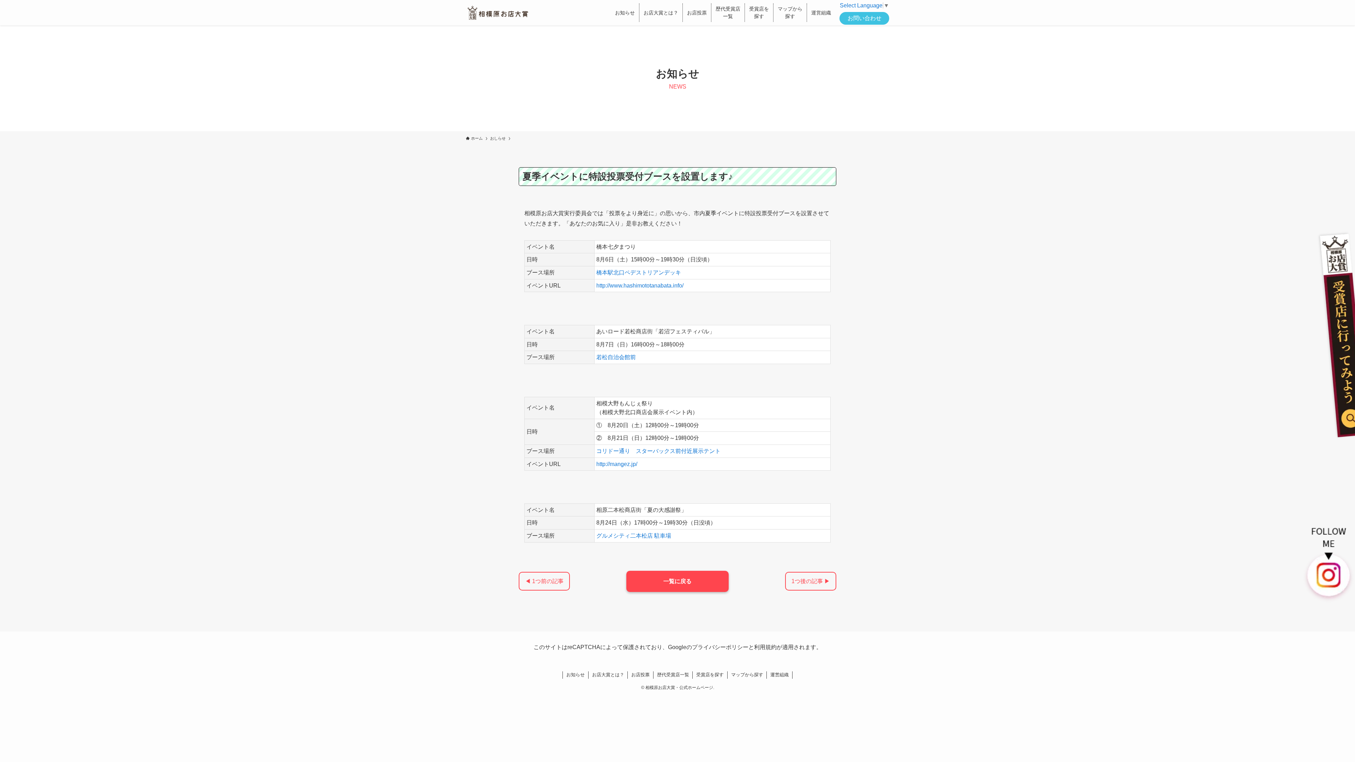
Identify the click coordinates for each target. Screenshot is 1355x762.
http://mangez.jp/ (616, 464)
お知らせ (575, 674)
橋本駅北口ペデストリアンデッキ (638, 273)
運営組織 (779, 674)
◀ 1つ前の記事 (544, 581)
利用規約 (765, 647)
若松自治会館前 (616, 357)
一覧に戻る (677, 581)
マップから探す (747, 674)
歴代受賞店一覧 (673, 674)
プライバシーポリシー (720, 647)
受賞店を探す (710, 674)
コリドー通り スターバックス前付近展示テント (658, 451)
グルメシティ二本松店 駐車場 (633, 536)
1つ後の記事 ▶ (810, 581)
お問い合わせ (864, 18)
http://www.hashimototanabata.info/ (639, 286)
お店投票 (640, 674)
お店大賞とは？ (608, 674)
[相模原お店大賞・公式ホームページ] (498, 13)
